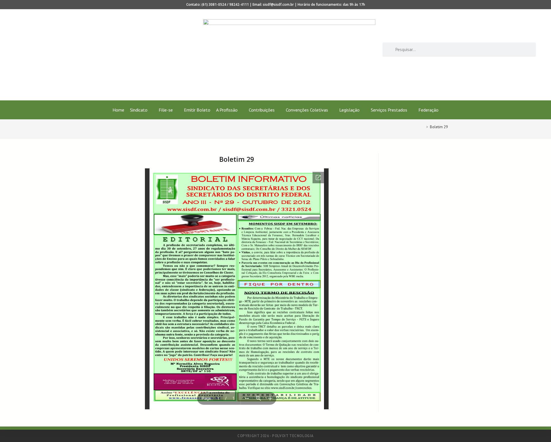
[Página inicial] (423, 126)
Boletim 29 (439, 126)
